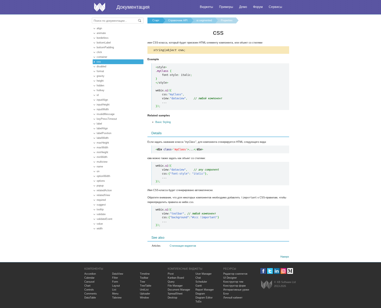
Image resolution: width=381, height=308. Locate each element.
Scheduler (201, 281)
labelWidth (103, 137)
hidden (100, 85)
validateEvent (104, 218)
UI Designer (230, 277)
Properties (227, 20)
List (114, 289)
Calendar (89, 277)
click (99, 52)
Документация (133, 7)
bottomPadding (105, 47)
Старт (155, 20)
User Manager (203, 273)
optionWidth (103, 176)
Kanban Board (176, 277)
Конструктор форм (234, 285)
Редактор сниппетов (235, 273)
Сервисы (275, 7)
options (101, 180)
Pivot (171, 273)
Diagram (200, 293)
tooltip (100, 209)
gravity (100, 75)
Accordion (90, 273)
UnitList (144, 289)
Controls (89, 289)
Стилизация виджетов (183, 245)
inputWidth (103, 109)
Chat (198, 277)
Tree (142, 281)
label (99, 123)
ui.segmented (204, 20)
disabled (101, 66)
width (100, 228)
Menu (115, 293)
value (100, 223)
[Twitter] (270, 271)
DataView (117, 273)
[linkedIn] (277, 271)
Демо (243, 7)
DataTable (90, 297)
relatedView (103, 195)
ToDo (198, 301)
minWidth (102, 156)
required (101, 199)
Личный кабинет (232, 297)
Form (115, 281)
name (100, 166)
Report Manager (204, 289)
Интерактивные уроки (236, 289)
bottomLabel (104, 42)
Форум (258, 7)
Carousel (89, 281)
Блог (226, 293)
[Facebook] (263, 271)
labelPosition (104, 133)
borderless (103, 37)
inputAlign (102, 99)
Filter (115, 277)
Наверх (284, 256)
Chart (87, 285)
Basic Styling (163, 122)
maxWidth (102, 147)
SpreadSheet (175, 293)
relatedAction (104, 190)
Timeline (145, 273)
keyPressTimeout (107, 118)
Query (171, 281)
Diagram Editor (204, 297)
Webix (266, 284)
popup (100, 185)
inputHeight (103, 104)
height (100, 80)
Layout (116, 285)
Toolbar (144, 277)
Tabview (116, 297)
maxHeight (103, 142)
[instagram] (283, 271)
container (102, 56)
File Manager (175, 285)
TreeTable (145, 285)
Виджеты (206, 7)
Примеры (226, 7)
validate (101, 214)
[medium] (290, 271)
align (99, 28)
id (98, 95)
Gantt (198, 285)
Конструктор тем (233, 281)
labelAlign (102, 128)
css (99, 61)
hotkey (100, 90)
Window (144, 297)
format (100, 71)
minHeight (102, 152)
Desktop (172, 297)
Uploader (145, 293)
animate (101, 33)
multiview (102, 161)
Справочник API (178, 20)
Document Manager (179, 289)
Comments (90, 293)
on (98, 171)
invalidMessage (105, 114)
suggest (101, 204)
